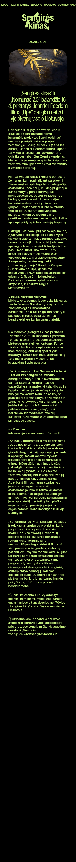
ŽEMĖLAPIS (36, 5)
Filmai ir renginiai (19, 5)
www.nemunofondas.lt (44, 433)
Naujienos (50, 5)
